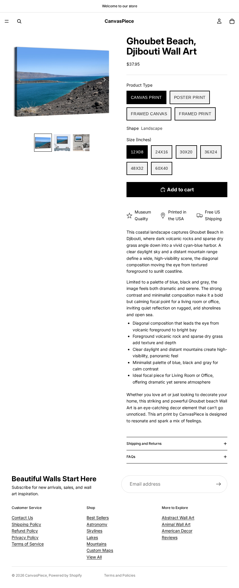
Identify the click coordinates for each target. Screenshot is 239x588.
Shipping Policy (26, 524)
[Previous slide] (18, 80)
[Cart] (232, 21)
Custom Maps (100, 550)
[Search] (19, 21)
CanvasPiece (36, 575)
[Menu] (6, 21)
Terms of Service (28, 543)
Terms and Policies (119, 575)
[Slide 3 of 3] (81, 142)
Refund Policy (25, 530)
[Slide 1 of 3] (43, 142)
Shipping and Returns (143, 443)
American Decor (177, 530)
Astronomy (97, 524)
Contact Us (22, 517)
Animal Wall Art (176, 524)
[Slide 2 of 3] (62, 142)
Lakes (92, 537)
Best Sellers (98, 517)
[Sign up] (218, 484)
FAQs (130, 456)
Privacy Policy (25, 537)
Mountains (96, 543)
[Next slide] (106, 80)
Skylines (94, 530)
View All (94, 556)
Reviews (170, 537)
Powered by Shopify (65, 575)
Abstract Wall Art (178, 517)
